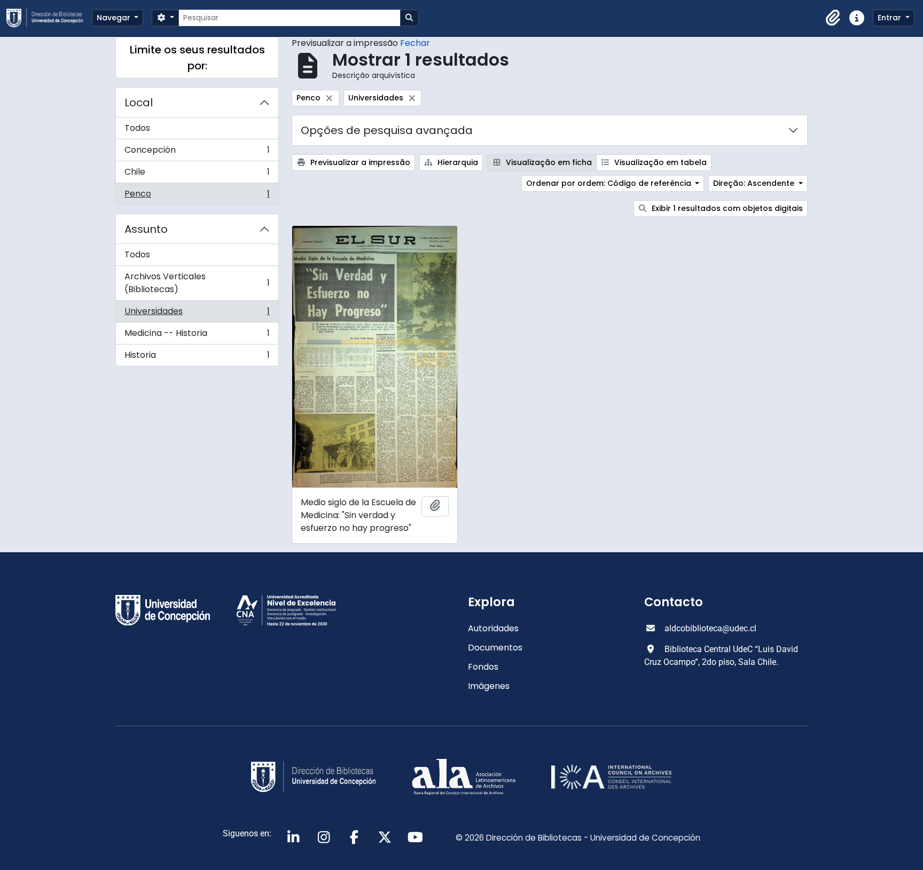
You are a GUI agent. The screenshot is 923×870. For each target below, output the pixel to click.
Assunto (146, 229)
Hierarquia (456, 162)
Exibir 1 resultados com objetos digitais (726, 208)
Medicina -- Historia (197, 335)
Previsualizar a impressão (359, 162)
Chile (197, 174)
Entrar (890, 17)
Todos (137, 128)
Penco (197, 196)
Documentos (495, 647)
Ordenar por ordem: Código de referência (609, 183)
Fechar (415, 43)
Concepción (197, 152)
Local (138, 102)
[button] (833, 18)
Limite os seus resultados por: (197, 57)
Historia (197, 357)
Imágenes (489, 686)
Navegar (114, 17)
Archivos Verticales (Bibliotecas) (197, 282)
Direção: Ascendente (754, 183)
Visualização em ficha (548, 162)
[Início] (49, 18)
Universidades (197, 314)
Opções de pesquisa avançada (387, 130)
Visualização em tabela (659, 162)
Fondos (483, 667)
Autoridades (493, 628)
